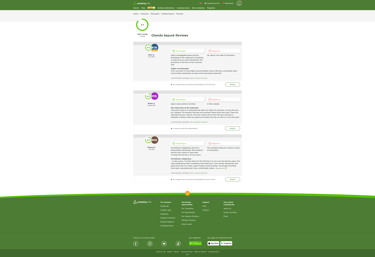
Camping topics (183, 8)
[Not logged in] (239, 3)
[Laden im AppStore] (213, 243)
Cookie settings (187, 252)
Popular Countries (167, 218)
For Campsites (187, 208)
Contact (206, 210)
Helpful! (232, 84)
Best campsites (198, 8)
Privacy (176, 252)
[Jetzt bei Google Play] (226, 243)
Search (136, 8)
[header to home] (141, 3)
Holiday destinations (166, 8)
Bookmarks (229, 3)
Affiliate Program (188, 220)
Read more (220, 168)
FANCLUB (164, 206)
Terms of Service (200, 252)
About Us (227, 208)
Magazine (211, 8)
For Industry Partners (190, 216)
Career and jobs (230, 212)
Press (226, 216)
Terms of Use (160, 252)
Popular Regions (167, 222)
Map (143, 8)
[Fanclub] (151, 8)
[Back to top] (187, 193)
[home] (142, 202)
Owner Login (186, 224)
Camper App (165, 210)
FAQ (204, 206)
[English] (200, 3)
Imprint (169, 252)
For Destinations (188, 212)
